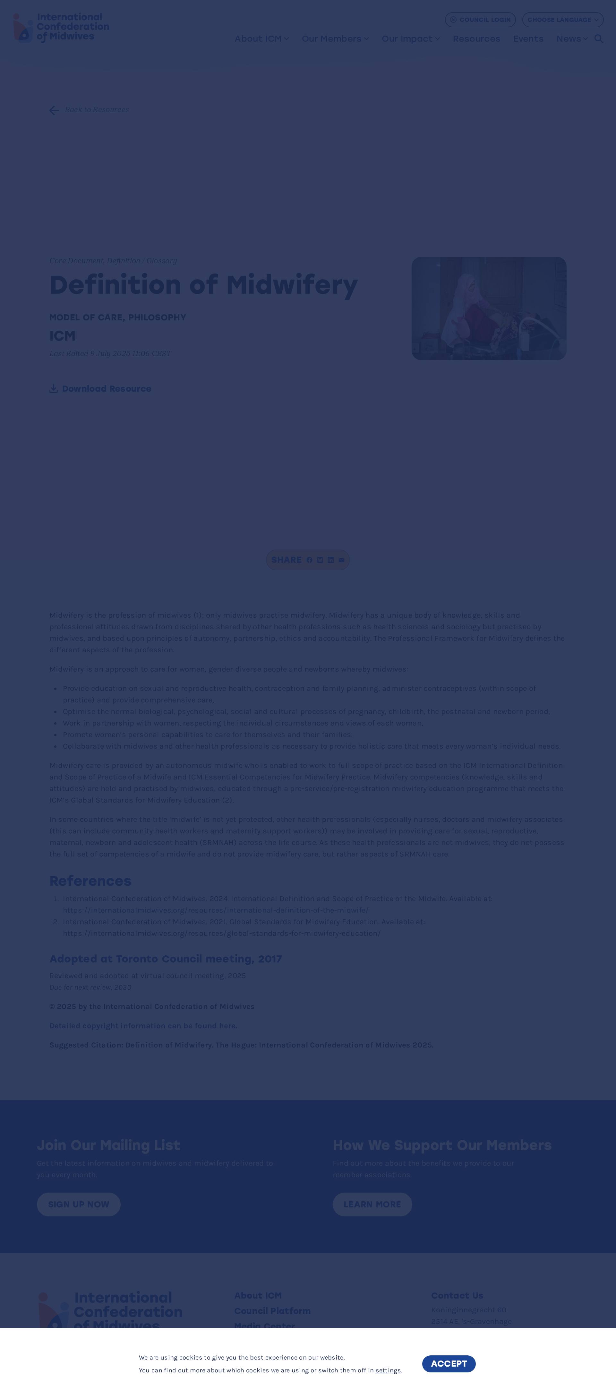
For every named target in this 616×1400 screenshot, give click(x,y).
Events (528, 39)
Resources (477, 39)
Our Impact (407, 39)
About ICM (258, 39)
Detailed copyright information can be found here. (143, 1025)
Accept (449, 1364)
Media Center (264, 1326)
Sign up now (79, 1204)
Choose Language (559, 19)
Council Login (485, 19)
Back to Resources (97, 110)
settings (388, 1370)
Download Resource (107, 389)
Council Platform (272, 1311)
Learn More (372, 1204)
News (569, 39)
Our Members (332, 39)
